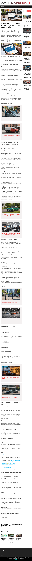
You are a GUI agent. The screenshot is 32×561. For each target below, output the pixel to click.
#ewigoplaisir (17, 460)
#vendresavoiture (17, 461)
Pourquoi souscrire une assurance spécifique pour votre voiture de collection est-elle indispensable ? (11, 541)
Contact (2, 555)
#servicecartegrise (13, 464)
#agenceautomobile (5, 461)
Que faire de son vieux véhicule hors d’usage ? (18, 539)
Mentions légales (3, 553)
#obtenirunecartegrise (6, 464)
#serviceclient (11, 461)
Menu (3, 6)
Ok (16, 559)
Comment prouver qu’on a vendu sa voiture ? (4, 539)
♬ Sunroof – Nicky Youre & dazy (7, 467)
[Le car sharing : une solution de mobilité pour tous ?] (11, 111)
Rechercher (25, 9)
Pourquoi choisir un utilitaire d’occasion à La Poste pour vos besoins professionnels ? (27, 88)
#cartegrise (13, 460)
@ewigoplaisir (4, 454)
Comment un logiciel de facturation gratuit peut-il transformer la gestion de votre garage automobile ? (27, 74)
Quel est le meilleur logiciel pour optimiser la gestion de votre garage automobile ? (27, 36)
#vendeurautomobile (5, 466)
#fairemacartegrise (11, 463)
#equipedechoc (4, 463)
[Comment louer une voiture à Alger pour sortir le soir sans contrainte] (11, 371)
